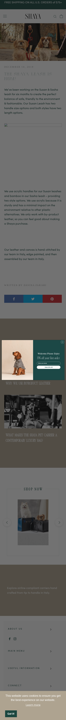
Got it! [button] (10, 713)
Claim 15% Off (48, 367)
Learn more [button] (33, 705)
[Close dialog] (62, 342)
